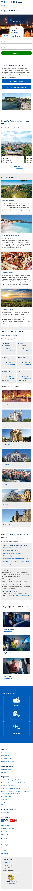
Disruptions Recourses (7, 785)
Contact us (4, 831)
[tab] (16, 399)
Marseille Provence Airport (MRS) (12, 553)
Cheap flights (4, 845)
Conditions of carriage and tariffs (10, 780)
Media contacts (5, 834)
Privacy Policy (5, 799)
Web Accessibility (6, 769)
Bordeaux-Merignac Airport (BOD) (12, 547)
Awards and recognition (7, 761)
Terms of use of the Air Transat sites (10, 788)
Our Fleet (3, 850)
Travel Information (6, 847)
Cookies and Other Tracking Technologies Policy (14, 783)
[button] (6, 35)
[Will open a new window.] (2, 821)
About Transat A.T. (6, 755)
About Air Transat (5, 753)
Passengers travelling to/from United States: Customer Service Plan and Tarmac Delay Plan (16, 792)
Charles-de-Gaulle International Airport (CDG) (16, 561)
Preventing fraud (5, 812)
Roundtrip (4, 128)
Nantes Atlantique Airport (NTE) (11, 556)
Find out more (8, 631)
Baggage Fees (5, 853)
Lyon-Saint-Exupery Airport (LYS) (12, 550)
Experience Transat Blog (7, 828)
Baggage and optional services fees (10, 802)
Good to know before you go (17, 87)
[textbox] (16, 42)
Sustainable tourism (6, 758)
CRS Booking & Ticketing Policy (9, 805)
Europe (4, 5)
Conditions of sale (6, 796)
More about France (16, 81)
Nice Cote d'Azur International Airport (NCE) (15, 558)
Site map (3, 772)
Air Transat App (5, 825)
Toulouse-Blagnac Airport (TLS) (11, 564)
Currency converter (6, 842)
